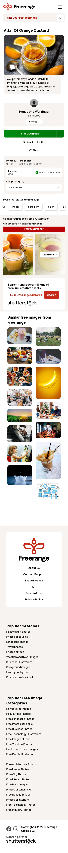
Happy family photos (18, 631)
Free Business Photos (19, 729)
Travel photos (14, 647)
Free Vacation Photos (19, 744)
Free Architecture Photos (21, 764)
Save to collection (35, 142)
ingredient (28, 206)
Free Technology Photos (21, 804)
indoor (10, 206)
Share (36, 150)
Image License (34, 580)
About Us (34, 568)
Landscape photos (17, 641)
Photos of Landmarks (18, 789)
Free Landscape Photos (20, 719)
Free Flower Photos (17, 769)
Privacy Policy (34, 599)
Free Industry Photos (18, 809)
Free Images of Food (18, 739)
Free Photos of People (19, 724)
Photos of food (15, 652)
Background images (18, 667)
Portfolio (32, 121)
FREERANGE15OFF (34, 228)
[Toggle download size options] (60, 134)
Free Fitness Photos (18, 779)
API (34, 587)
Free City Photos (16, 774)
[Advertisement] (19, 498)
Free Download (30, 133)
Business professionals (20, 677)
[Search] (60, 18)
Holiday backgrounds (18, 672)
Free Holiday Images (18, 794)
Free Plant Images (17, 784)
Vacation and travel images (22, 657)
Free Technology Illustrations (23, 734)
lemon (45, 206)
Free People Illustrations (21, 754)
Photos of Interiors (17, 799)
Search (51, 295)
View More (48, 254)
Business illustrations (19, 662)
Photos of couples (17, 636)
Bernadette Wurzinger (34, 111)
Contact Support (34, 574)
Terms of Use (34, 593)
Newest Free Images (18, 708)
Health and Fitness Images (22, 749)
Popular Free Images (18, 713)
